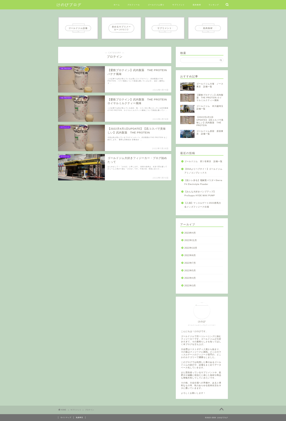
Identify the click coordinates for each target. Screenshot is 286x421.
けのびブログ (69, 4)
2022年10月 (190, 248)
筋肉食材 (197, 5)
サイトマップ (65, 417)
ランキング (214, 5)
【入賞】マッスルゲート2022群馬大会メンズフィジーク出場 (202, 205)
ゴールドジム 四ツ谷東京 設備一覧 (203, 161)
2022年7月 (190, 263)
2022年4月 (190, 278)
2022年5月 (190, 270)
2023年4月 (190, 233)
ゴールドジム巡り (156, 5)
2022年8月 (190, 255)
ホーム (117, 5)
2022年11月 (190, 240)
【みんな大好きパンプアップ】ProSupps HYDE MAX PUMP (200, 194)
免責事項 (79, 417)
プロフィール (133, 5)
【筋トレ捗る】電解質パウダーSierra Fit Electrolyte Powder (203, 182)
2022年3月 (190, 285)
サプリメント (178, 5)
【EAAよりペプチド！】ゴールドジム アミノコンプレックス (203, 171)
